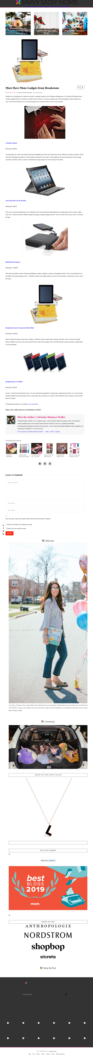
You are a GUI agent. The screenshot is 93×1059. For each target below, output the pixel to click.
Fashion (38, 1053)
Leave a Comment (37, 92)
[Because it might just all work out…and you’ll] (39, 1038)
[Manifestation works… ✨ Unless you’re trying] (85, 1023)
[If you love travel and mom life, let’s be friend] (54, 1023)
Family (43, 1053)
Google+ (57, 431)
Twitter (52, 431)
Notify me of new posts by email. (16, 528)
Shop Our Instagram (60, 1053)
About (53, 1053)
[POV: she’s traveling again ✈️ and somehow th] (8, 1023)
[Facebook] (3, 528)
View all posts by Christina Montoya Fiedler (31, 431)
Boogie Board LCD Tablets (14, 381)
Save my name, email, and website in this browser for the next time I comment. (28, 518)
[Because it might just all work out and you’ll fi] (69, 1023)
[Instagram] (3, 525)
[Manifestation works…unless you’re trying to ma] (69, 1038)
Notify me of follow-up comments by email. (19, 524)
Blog (47, 431)
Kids (34, 1053)
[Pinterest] (3, 533)
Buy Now (48, 842)
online (36, 404)
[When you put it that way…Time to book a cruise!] (39, 1023)
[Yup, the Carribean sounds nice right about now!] (23, 1038)
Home (29, 1053)
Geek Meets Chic (11, 92)
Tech (16, 92)
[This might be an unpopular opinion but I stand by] (8, 1038)
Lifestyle (48, 1053)
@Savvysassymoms (46, 1012)
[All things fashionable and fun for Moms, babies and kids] (46, 3)
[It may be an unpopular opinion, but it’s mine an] (54, 1038)
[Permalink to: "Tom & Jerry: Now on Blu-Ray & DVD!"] (48, 747)
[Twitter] (3, 531)
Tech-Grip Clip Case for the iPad (16, 200)
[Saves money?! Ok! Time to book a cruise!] (23, 1023)
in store (30, 404)
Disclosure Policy (53, 1051)
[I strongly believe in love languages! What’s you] (85, 1038)
